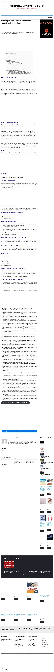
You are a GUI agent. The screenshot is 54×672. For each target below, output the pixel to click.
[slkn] (4, 441)
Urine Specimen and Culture (12, 54)
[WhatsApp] (16, 26)
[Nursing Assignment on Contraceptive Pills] (43, 501)
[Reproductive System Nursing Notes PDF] (19, 607)
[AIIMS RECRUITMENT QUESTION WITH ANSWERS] (43, 518)
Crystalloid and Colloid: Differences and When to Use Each (9, 573)
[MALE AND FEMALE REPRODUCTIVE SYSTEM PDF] (50, 518)
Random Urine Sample (11, 61)
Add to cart (42, 494)
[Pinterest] (13, 26)
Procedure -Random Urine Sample (14, 64)
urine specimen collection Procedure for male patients (17, 71)
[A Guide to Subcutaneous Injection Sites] (42, 442)
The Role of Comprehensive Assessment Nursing (20, 573)
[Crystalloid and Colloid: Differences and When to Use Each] (9, 564)
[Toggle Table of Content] (31, 52)
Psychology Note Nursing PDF (45, 618)
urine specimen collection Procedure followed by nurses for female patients (20, 72)
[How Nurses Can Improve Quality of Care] (42, 472)
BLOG (15, 641)
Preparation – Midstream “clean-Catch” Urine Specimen (17, 69)
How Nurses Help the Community (19, 646)
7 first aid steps (18, 643)
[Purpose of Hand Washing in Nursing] (42, 448)
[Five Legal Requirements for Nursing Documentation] (45, 564)
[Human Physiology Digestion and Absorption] (43, 537)
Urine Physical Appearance (11, 55)
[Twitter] (11, 26)
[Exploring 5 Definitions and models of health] (33, 564)
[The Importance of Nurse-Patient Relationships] (42, 460)
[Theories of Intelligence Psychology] (42, 454)
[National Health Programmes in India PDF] (6, 607)
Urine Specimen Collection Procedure (13, 70)
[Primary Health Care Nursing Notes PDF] (32, 607)
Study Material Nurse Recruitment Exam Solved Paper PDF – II (42, 488)
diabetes (2, 84)
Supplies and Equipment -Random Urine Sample (16, 63)
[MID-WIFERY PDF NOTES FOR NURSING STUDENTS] (50, 482)
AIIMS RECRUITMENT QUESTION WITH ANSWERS (42, 524)
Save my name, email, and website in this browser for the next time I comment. (31, 461)
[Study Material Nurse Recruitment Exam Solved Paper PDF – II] (43, 482)
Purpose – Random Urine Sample (14, 62)
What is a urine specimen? (11, 53)
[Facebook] (8, 26)
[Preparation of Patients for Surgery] (42, 466)
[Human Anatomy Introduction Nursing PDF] (50, 501)
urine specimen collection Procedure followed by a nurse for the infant (19, 73)
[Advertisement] (19, 43)
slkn (9, 439)
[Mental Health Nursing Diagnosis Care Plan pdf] (6, 587)
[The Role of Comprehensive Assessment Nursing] (21, 564)
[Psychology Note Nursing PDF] (46, 610)
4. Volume (9, 60)
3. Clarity (10, 59)
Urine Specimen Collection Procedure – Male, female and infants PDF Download (19, 431)
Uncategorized (17, 644)
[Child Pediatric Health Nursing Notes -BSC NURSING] (19, 587)
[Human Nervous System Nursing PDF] (50, 537)
